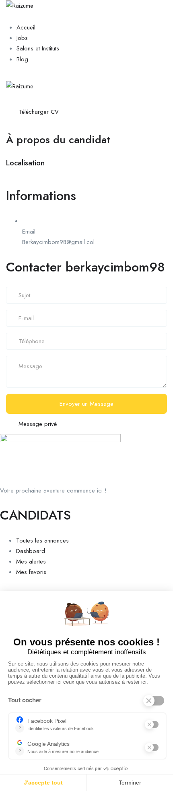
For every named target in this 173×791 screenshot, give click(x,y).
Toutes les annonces (42, 540)
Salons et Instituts (37, 48)
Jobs (22, 37)
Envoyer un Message (86, 403)
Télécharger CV (39, 111)
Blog (22, 59)
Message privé (38, 424)
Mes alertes (31, 561)
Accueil (25, 27)
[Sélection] (75, 110)
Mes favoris (31, 572)
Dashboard (30, 551)
